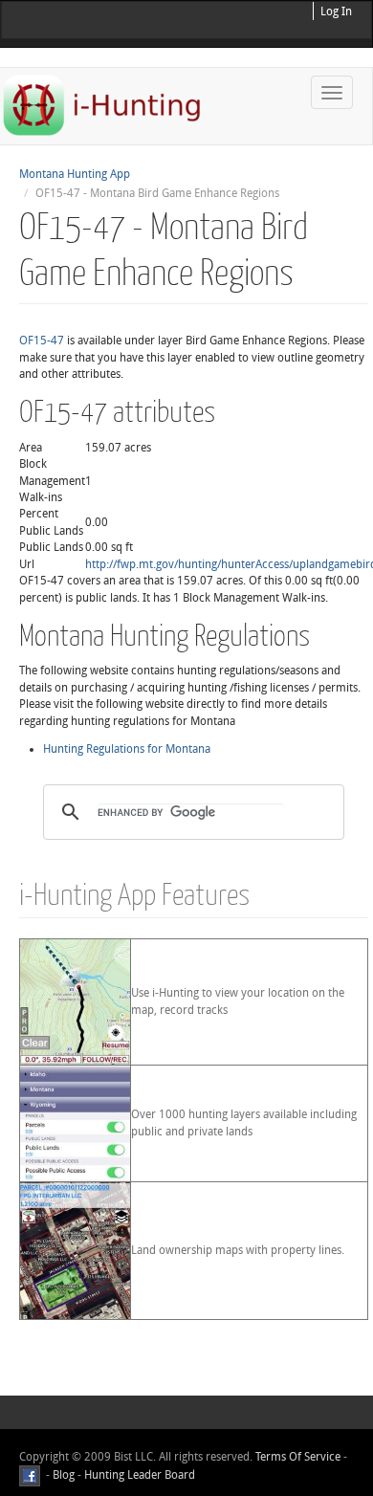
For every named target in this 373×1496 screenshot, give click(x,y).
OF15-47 (41, 340)
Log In (336, 11)
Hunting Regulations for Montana (126, 749)
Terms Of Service (297, 1456)
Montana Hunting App (74, 174)
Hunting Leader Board (138, 1476)
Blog (64, 1476)
